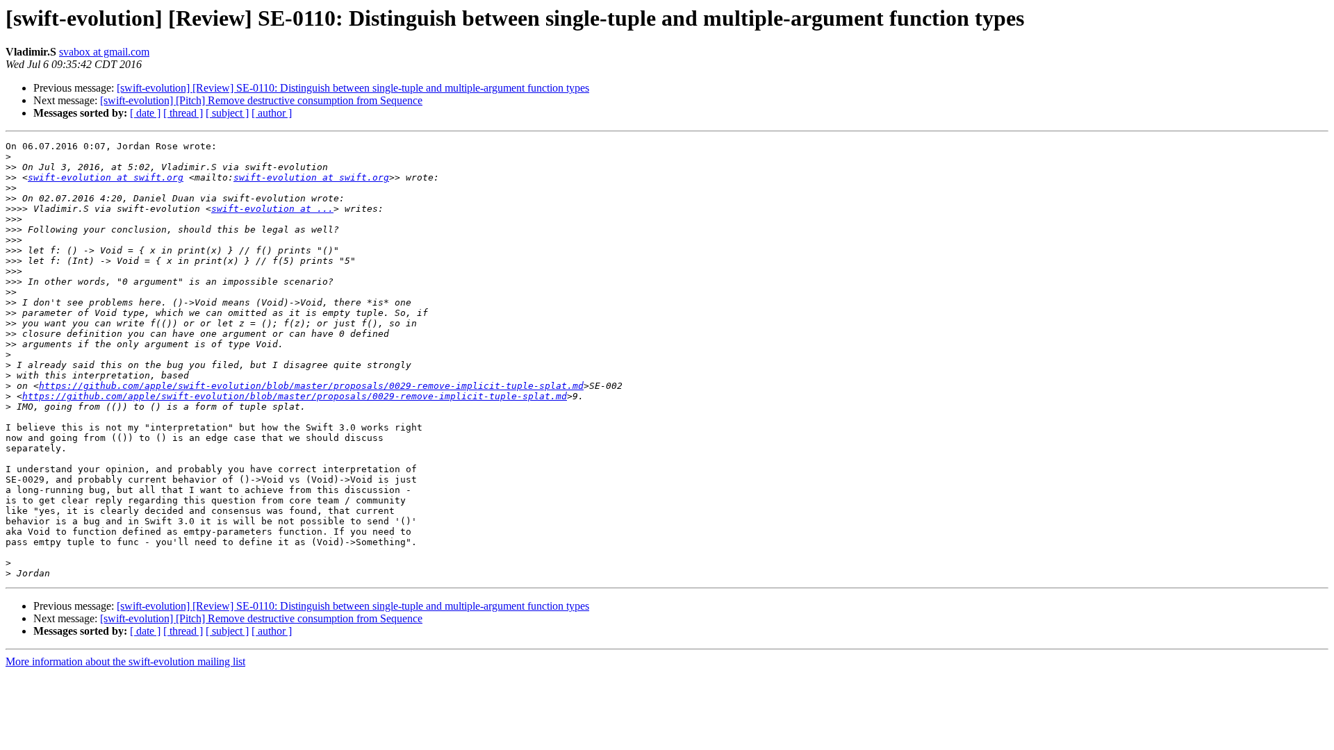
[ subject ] (227, 113)
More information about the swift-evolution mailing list (125, 661)
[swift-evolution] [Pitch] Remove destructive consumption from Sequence (261, 100)
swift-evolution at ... (272, 208)
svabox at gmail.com (104, 52)
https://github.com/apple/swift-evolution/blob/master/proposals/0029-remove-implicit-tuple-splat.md (311, 386)
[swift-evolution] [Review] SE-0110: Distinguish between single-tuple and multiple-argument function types (353, 88)
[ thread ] (183, 113)
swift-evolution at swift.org (105, 177)
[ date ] (145, 113)
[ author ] (272, 113)
